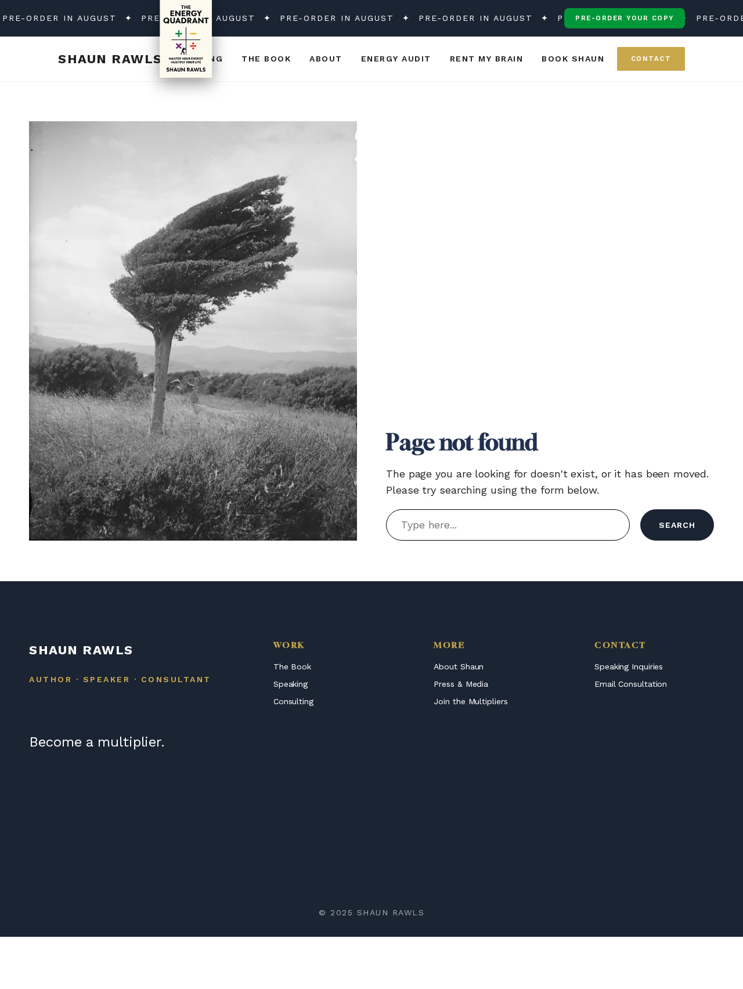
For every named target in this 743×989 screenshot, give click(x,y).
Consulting (293, 701)
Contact (651, 59)
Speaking (290, 684)
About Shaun (459, 666)
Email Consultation (630, 684)
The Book (292, 666)
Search (677, 525)
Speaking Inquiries (628, 666)
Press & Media (461, 684)
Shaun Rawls (110, 59)
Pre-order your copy (624, 18)
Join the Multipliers (470, 701)
